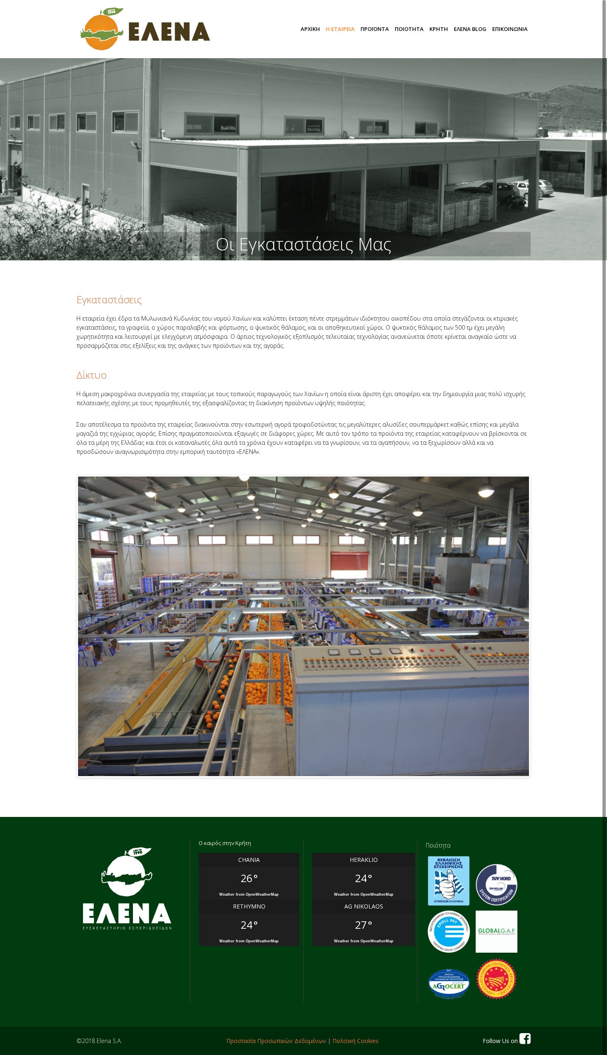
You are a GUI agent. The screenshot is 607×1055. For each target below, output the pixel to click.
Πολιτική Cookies (355, 1041)
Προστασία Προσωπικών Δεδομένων (276, 1041)
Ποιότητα (438, 845)
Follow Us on (501, 1041)
